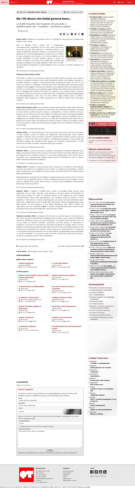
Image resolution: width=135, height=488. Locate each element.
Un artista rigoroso (96, 304)
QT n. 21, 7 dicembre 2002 (30, 12)
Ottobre (100, 379)
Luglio (102, 389)
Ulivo (51, 251)
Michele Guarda (59, 290)
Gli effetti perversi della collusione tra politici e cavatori (102, 107)
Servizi (43, 12)
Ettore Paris (24, 31)
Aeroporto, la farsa (49, 123)
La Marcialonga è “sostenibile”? (101, 290)
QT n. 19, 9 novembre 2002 (62, 292)
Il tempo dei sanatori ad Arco (100, 315)
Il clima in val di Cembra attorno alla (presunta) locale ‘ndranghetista (102, 31)
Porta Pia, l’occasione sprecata (101, 288)
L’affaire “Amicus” (74, 80)
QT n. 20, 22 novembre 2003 (30, 330)
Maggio (103, 399)
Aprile (97, 404)
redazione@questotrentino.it (44, 478)
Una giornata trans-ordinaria (28, 246)
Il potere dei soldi (96, 301)
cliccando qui (28, 418)
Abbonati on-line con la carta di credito (103, 160)
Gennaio (100, 366)
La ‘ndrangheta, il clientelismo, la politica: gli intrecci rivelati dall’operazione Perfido (101, 48)
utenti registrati (53, 393)
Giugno (97, 394)
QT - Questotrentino (97, 295)
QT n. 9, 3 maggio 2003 (61, 301)
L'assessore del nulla (75, 202)
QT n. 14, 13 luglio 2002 (61, 279)
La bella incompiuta (97, 313)
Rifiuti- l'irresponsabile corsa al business (68, 231)
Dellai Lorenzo (32, 251)
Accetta (87, 487)
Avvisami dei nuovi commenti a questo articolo (36, 426)
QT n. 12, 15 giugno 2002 (28, 281)
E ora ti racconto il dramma (100, 310)
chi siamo (38, 480)
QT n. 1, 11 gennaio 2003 (28, 301)
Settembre (96, 383)
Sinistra (45, 251)
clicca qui (80, 487)
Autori (65, 476)
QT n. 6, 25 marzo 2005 (61, 332)
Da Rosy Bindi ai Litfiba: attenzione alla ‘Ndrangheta (103, 115)
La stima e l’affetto (96, 292)
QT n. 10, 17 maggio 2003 (62, 310)
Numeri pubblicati (68, 471)
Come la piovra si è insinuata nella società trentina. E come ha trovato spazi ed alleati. (102, 55)
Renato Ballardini (26, 265)
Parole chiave (67, 473)
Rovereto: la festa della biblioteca (70, 246)
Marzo (101, 409)
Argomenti (66, 474)
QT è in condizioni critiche (99, 138)
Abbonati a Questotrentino (100, 149)
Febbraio (100, 362)
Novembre (95, 375)
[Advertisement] (50, 358)
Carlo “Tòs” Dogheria (27, 299)
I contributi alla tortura (59, 139)
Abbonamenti (67, 478)
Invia (51, 450)
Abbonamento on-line (69, 480)
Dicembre (94, 371)
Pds (40, 251)
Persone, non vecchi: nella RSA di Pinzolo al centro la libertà (102, 307)
